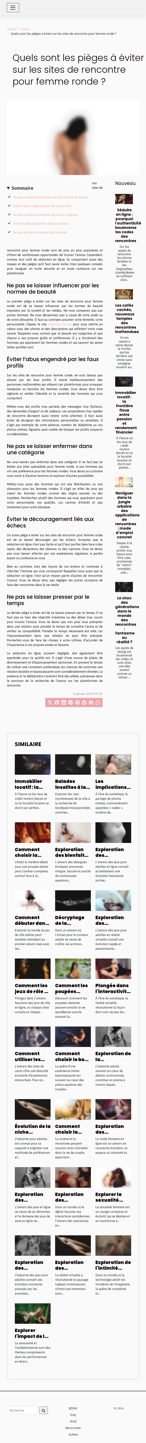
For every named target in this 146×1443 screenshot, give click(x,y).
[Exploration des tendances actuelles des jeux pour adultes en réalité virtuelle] (113, 900)
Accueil (12, 29)
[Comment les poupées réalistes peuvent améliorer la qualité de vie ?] (73, 968)
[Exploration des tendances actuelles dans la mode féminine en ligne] (113, 1109)
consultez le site (60, 324)
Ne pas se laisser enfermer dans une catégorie (45, 215)
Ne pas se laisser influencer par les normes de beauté (50, 197)
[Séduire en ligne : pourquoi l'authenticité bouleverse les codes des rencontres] (124, 199)
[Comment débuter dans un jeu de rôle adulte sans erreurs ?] (33, 900)
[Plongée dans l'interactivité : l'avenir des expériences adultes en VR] (113, 968)
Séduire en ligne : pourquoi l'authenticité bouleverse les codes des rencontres (128, 225)
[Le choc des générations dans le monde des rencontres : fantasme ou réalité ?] (124, 587)
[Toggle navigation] (13, 7)
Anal (73, 1421)
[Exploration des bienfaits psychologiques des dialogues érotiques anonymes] (73, 832)
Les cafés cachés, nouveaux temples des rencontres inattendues (127, 318)
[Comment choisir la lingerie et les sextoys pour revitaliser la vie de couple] (73, 1109)
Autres (25, 29)
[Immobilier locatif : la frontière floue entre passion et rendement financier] (124, 382)
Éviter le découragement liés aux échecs (41, 223)
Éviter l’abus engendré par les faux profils (42, 206)
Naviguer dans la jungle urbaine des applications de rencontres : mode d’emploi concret (127, 515)
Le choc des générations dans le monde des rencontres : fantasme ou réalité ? (127, 620)
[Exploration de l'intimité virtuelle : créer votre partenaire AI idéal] (113, 1245)
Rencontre (73, 1428)
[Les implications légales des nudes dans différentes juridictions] (113, 764)
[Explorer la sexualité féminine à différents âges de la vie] (113, 1177)
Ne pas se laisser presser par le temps (40, 232)
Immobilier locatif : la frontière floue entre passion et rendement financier (126, 412)
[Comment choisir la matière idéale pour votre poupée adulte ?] (33, 832)
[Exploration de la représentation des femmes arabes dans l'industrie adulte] (113, 1036)
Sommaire (22, 188)
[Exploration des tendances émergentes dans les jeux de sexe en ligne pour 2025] (33, 1177)
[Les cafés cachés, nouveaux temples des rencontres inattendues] (124, 294)
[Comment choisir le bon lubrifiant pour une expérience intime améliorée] (73, 1036)
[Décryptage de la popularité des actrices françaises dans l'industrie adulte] (73, 900)
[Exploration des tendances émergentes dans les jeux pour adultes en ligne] (113, 832)
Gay (73, 1415)
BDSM (73, 1408)
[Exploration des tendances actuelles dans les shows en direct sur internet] (73, 1177)
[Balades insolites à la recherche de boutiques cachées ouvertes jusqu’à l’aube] (73, 764)
